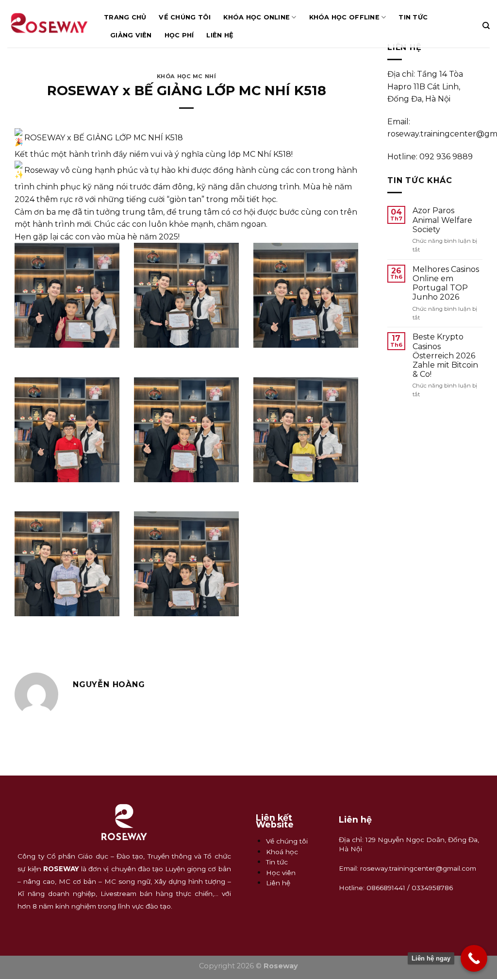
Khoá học (282, 852)
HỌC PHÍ (179, 35)
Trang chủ (125, 17)
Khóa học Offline (344, 17)
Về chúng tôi (185, 17)
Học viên (281, 873)
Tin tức (413, 17)
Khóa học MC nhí (186, 76)
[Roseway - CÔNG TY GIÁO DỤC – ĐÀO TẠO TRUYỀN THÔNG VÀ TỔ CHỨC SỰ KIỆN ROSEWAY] (48, 23)
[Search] (486, 26)
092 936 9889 (446, 156)
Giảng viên (131, 35)
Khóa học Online (256, 17)
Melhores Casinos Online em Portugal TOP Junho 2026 (446, 283)
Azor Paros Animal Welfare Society (442, 220)
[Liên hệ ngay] (474, 958)
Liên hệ (219, 35)
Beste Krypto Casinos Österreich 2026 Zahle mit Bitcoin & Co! (445, 355)
